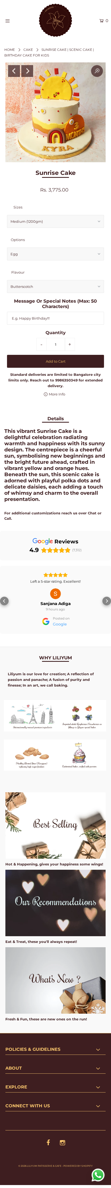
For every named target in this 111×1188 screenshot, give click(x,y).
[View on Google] (55, 593)
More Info (56, 394)
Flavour (18, 272)
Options (18, 240)
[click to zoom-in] (97, 71)
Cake (28, 50)
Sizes (17, 207)
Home (9, 50)
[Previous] (14, 71)
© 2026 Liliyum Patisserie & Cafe (39, 1163)
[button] (4, 600)
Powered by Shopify (78, 1163)
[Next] (27, 71)
